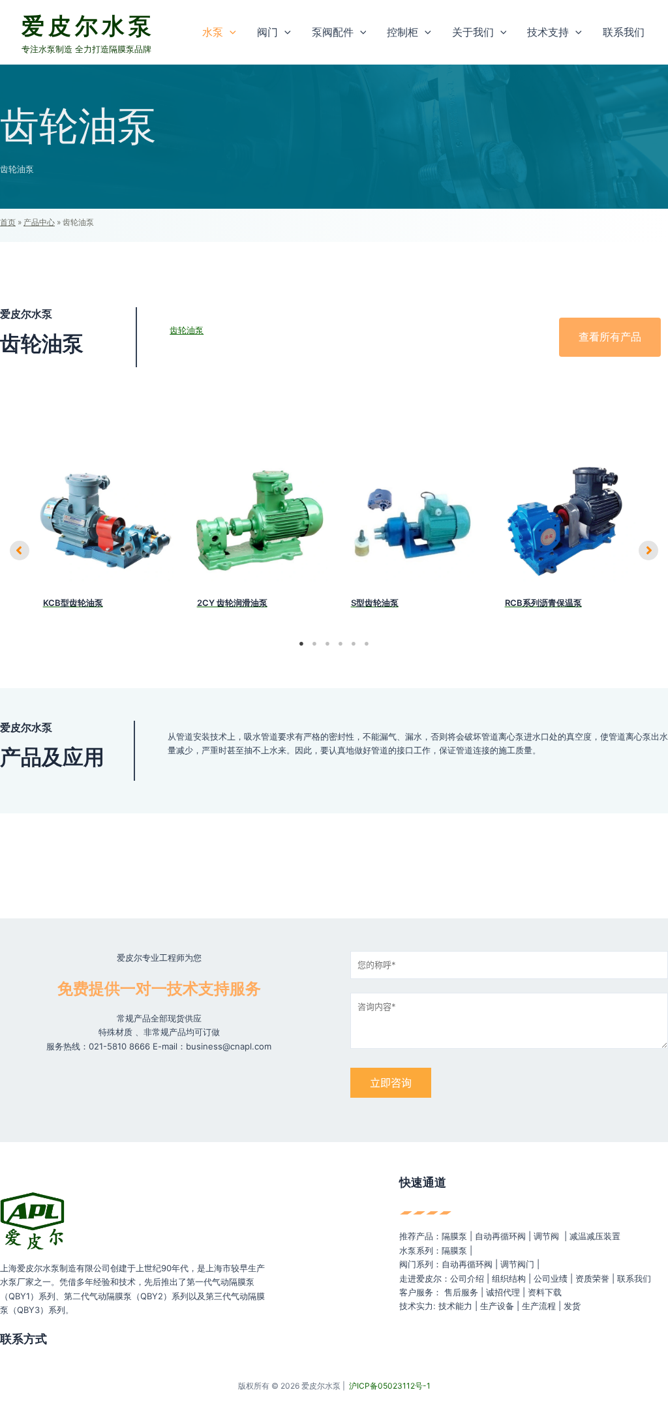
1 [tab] (301, 643)
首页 (8, 222)
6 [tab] (366, 643)
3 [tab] (327, 643)
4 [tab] (340, 643)
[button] (229, 32)
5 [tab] (353, 643)
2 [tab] (314, 643)
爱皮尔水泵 (88, 25)
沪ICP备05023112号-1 (390, 1386)
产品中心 (39, 222)
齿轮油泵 (187, 330)
